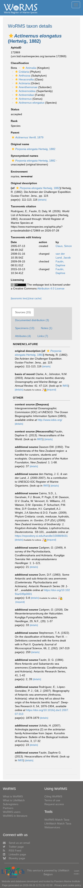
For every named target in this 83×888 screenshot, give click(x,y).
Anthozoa (24, 75)
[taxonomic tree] (19, 298)
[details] (42, 199)
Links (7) (42, 336)
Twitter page (16, 846)
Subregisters (10, 804)
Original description (24, 183)
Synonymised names (24, 155)
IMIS (65, 385)
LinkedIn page (17, 854)
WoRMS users (11, 811)
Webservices (52, 827)
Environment (19, 171)
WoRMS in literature (15, 815)
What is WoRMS (13, 796)
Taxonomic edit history (26, 237)
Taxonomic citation (23, 206)
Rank (14, 120)
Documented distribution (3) (32, 320)
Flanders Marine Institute (67, 881)
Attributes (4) (23, 336)
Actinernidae (26, 94)
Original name (20, 144)
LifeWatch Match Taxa (57, 823)
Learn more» (77, 872)
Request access (54, 804)
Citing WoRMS (53, 796)
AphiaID (16, 47)
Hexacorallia (26, 79)
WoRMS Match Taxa (56, 819)
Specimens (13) (24, 328)
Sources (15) (23, 312)
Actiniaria (24, 83)
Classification (20, 63)
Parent (15, 132)
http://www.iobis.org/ (50, 419)
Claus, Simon (64, 246)
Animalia (31, 67)
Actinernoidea (27, 91)
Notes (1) (46, 328)
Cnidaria (24, 71)
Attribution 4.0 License (50, 288)
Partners (8, 808)
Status (15, 109)
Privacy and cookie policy (67, 885)
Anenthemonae (28, 87)
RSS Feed (15, 850)
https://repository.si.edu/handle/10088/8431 (41, 535)
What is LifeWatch (14, 800)
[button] (11, 35)
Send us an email (19, 842)
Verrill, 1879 (29, 137)
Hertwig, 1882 (35, 149)
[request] (51, 389)
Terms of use (52, 800)
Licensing (17, 279)
